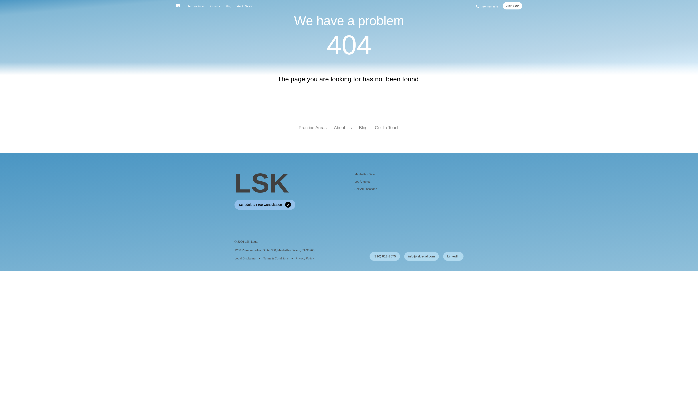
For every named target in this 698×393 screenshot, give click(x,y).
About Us (215, 6)
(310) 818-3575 (489, 6)
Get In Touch (244, 6)
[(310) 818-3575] (477, 6)
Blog (228, 6)
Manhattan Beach (365, 174)
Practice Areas (196, 6)
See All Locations (365, 188)
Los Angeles (362, 181)
